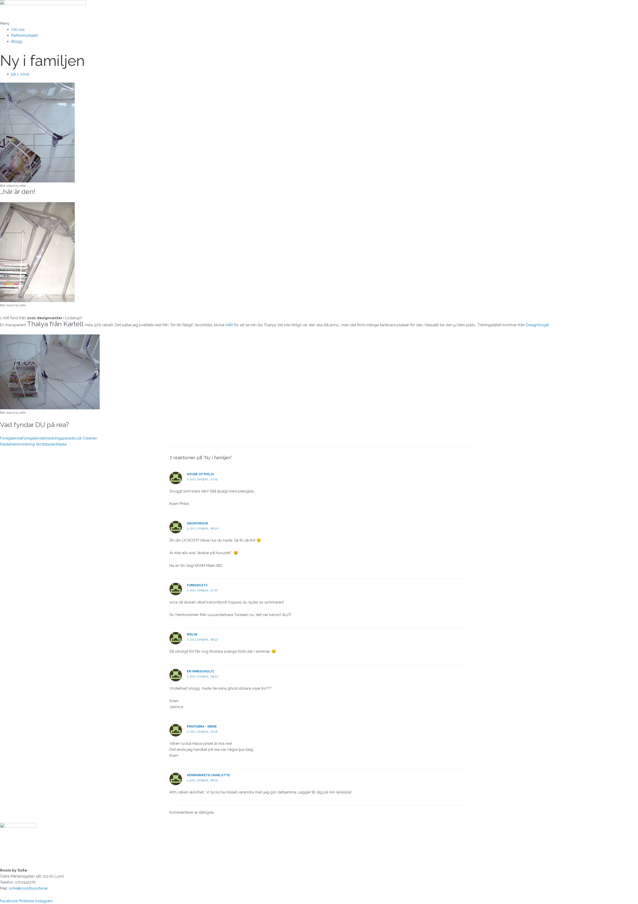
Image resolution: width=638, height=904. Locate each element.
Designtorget (537, 325)
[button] (319, 23)
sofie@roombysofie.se (28, 888)
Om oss (17, 29)
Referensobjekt (24, 35)
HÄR (229, 325)
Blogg (16, 41)
